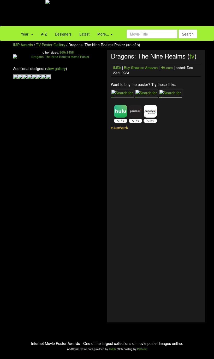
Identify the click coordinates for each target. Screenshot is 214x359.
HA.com (166, 67)
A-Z (44, 34)
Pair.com (142, 349)
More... (103, 34)
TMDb (112, 349)
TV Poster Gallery (50, 44)
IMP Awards (23, 44)
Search (188, 34)
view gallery (56, 68)
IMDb (117, 67)
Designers (63, 34)
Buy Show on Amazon (141, 67)
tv (191, 55)
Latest (84, 34)
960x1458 (67, 52)
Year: (26, 34)
